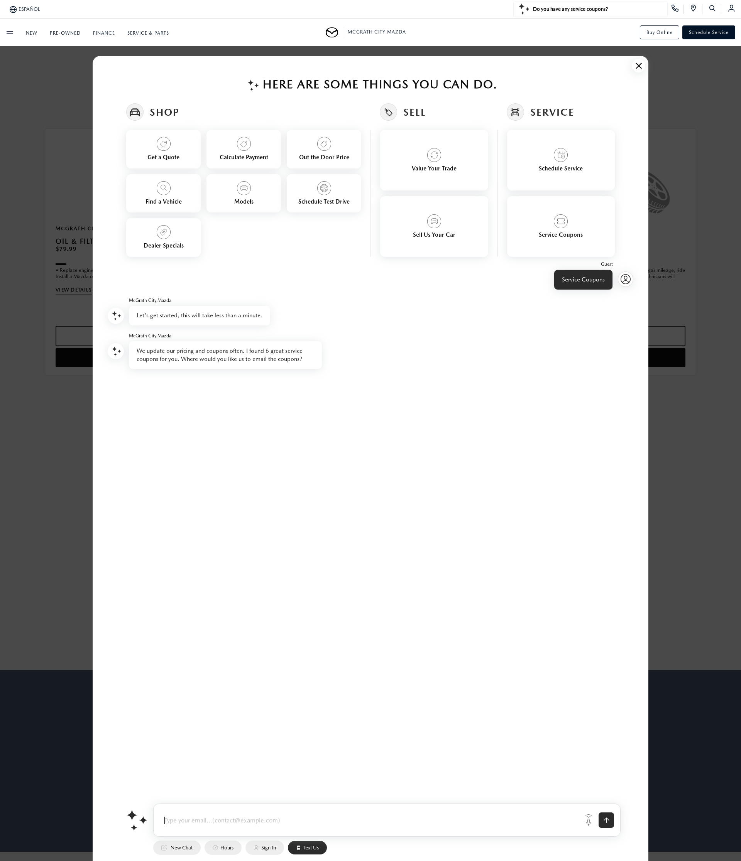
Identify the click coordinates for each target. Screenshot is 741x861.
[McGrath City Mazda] (334, 32)
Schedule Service (709, 32)
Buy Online (659, 32)
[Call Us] (677, 9)
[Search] (715, 9)
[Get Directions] (696, 9)
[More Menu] (10, 32)
